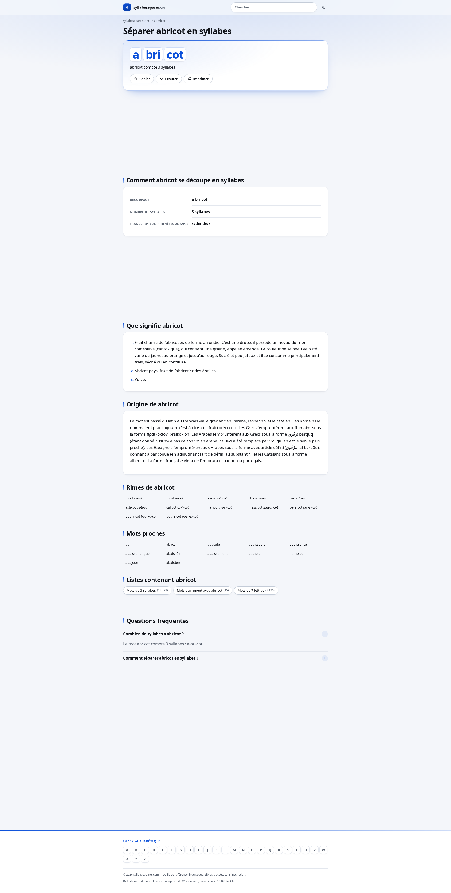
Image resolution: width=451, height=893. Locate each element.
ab (127, 544)
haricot (219, 507)
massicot (263, 507)
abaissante (298, 544)
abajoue (131, 562)
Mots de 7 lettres (256, 590)
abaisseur (297, 553)
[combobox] (274, 7)
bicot (133, 498)
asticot (136, 507)
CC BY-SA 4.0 (225, 881)
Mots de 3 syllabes (147, 590)
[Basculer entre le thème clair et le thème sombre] (324, 7)
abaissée (173, 553)
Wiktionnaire (190, 881)
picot (174, 498)
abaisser (255, 553)
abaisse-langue (137, 553)
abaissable (257, 544)
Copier (144, 79)
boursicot (182, 516)
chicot (258, 498)
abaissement (217, 553)
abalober (173, 562)
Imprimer (201, 79)
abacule (213, 544)
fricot (298, 498)
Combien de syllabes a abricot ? (153, 634)
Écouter (171, 79)
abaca (171, 544)
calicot (177, 507)
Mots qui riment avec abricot (203, 590)
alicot (217, 498)
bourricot (141, 516)
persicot (303, 507)
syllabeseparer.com (136, 21)
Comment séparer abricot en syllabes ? (160, 658)
